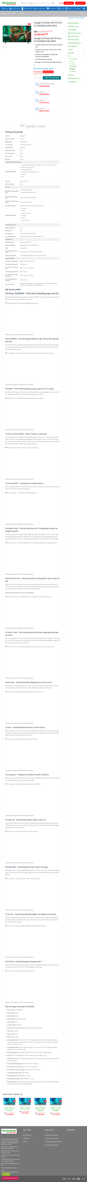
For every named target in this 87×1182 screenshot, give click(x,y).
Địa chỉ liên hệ (27, 1135)
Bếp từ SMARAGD (73, 23)
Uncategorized (72, 81)
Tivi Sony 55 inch (11, 528)
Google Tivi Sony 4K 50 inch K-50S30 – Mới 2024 (9, 1109)
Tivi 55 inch (9, 961)
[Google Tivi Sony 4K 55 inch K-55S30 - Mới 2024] (40, 1101)
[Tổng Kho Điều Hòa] (9, 3)
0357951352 (44, 103)
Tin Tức (25, 1141)
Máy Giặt (62, 8)
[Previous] (2, 1109)
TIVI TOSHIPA (72, 30)
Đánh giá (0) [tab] (41, 126)
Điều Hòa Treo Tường (74, 33)
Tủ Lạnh (69, 8)
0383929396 (44, 94)
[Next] (62, 1109)
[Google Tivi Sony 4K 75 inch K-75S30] (25, 1101)
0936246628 (44, 86)
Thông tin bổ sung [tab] (31, 126)
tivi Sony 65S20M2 (28, 593)
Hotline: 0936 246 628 (10, 1178)
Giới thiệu (26, 1138)
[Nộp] (53, 3)
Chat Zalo (6, 1174)
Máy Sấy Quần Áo (73, 26)
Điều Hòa (6, 8)
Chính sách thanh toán (51, 1135)
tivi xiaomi (72, 64)
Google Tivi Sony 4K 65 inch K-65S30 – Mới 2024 (55, 1109)
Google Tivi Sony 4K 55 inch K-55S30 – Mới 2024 (40, 1109)
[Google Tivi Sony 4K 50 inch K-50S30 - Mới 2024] (9, 1101)
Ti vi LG (71, 61)
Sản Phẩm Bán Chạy (74, 78)
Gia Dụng (78, 8)
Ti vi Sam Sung (73, 59)
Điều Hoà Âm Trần (16, 8)
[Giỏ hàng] (84, 8)
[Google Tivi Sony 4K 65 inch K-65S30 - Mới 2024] (56, 1101)
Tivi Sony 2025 (10, 867)
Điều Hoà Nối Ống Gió (41, 8)
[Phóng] (4, 47)
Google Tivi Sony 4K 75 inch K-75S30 (25, 1108)
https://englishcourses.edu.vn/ (54, 1178)
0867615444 (44, 111)
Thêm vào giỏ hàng (51, 78)
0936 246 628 (68, 3)
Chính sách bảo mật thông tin (53, 1141)
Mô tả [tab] (22, 126)
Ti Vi (74, 8)
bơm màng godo (11, 1142)
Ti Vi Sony (21, 14)
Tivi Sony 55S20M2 (14, 293)
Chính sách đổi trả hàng (52, 1145)
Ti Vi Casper (72, 71)
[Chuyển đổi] (83, 26)
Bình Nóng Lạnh (53, 8)
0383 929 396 (80, 3)
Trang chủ (5, 14)
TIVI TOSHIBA (73, 66)
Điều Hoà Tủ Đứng (28, 8)
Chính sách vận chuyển (51, 1138)
